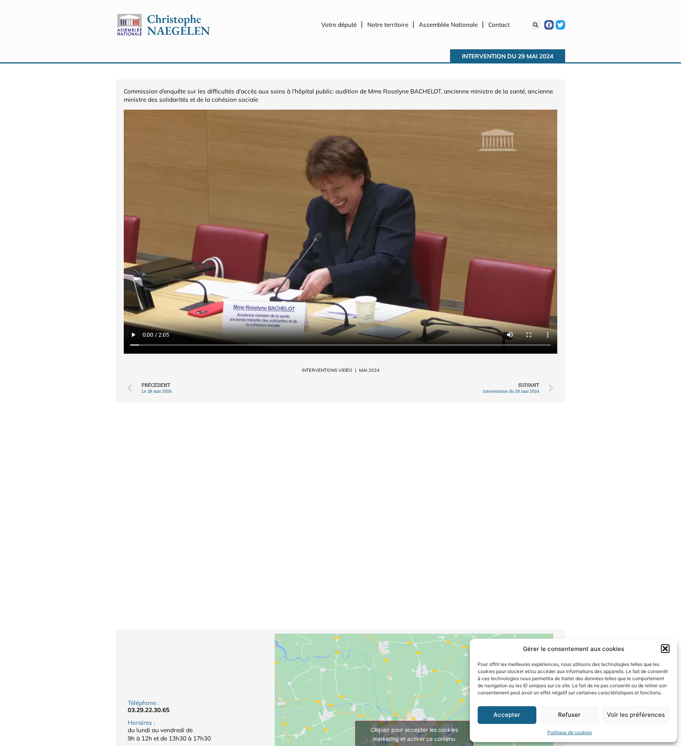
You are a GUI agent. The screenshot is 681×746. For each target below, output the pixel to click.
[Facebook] (549, 25)
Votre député (339, 24)
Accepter (506, 714)
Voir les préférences (636, 714)
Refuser (569, 714)
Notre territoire (387, 24)
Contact (499, 24)
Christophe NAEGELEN (178, 24)
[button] (665, 649)
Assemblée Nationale (448, 24)
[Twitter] (560, 25)
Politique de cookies (569, 732)
